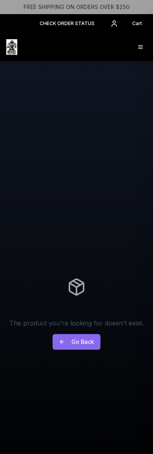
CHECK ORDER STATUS (67, 23)
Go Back (82, 341)
